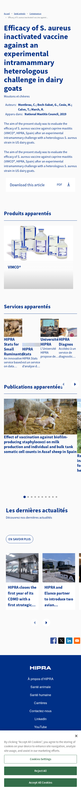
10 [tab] (56, 497)
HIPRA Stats (27, 351)
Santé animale (19, 13)
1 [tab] (24, 497)
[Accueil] (40, 668)
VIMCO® (14, 267)
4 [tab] (35, 497)
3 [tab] (31, 497)
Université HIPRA (49, 342)
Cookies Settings (40, 759)
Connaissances (35, 13)
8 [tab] (49, 497)
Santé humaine (40, 695)
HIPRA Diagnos (66, 342)
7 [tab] (46, 497)
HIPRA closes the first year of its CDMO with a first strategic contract (22, 596)
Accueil (7, 13)
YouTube (40, 727)
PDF (59, 184)
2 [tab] (28, 497)
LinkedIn (41, 719)
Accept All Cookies (40, 782)
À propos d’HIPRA (40, 679)
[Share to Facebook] (53, 641)
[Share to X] (61, 641)
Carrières (40, 703)
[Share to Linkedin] (69, 641)
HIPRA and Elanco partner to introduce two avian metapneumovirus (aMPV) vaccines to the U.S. (58, 596)
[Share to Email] (77, 641)
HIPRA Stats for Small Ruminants (13, 346)
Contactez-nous (40, 711)
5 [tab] (39, 497)
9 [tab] (53, 497)
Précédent (63, 384)
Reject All (40, 771)
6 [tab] (42, 497)
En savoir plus (19, 539)
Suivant (75, 384)
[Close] (76, 736)
